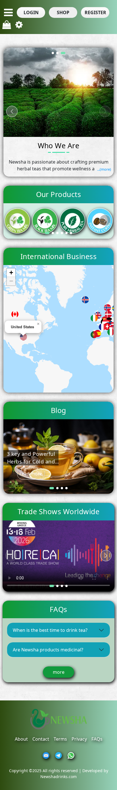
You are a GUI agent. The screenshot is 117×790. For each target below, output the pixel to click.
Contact (40, 739)
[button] (31, 12)
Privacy (79, 739)
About (21, 739)
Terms (60, 739)
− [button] (11, 281)
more (58, 672)
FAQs (97, 739)
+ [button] (11, 272)
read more (31, 474)
